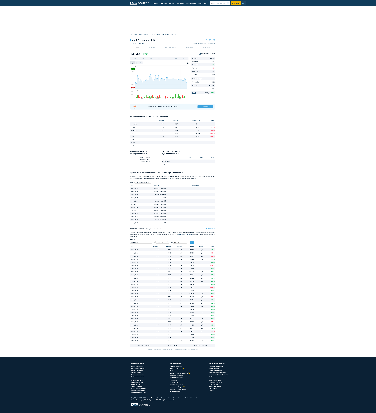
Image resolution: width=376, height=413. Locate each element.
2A (159, 59)
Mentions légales (156, 398)
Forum (200, 3)
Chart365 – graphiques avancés (179, 373)
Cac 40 (194, 93)
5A (167, 59)
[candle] (141, 62)
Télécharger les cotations (138, 390)
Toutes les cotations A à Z (138, 392)
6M (143, 59)
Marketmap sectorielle (137, 377)
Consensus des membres (216, 366)
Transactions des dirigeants (178, 389)
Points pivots (173, 380)
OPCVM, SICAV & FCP (137, 380)
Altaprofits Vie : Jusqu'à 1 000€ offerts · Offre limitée (163, 106)
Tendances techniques (176, 387)
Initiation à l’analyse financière (217, 372)
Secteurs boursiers (136, 386)
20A (184, 59)
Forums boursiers (214, 368)
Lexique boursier (213, 384)
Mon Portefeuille (191, 3)
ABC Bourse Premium (185, 234)
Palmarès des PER (175, 382)
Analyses (155, 3)
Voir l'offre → (205, 106)
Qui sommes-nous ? (168, 400)
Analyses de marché (176, 366)
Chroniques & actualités (176, 375)
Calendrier (189, 47)
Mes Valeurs (180, 3)
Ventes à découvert (175, 391)
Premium (237, 3)
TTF (193, 88)
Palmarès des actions (137, 382)
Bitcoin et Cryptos (136, 372)
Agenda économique (137, 370)
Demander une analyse (176, 377)
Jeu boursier (212, 377)
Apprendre (164, 3)
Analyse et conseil (170, 47)
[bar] (137, 62)
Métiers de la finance (215, 386)
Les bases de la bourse (215, 382)
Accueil (135, 34)
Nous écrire (134, 400)
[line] (132, 62)
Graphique (152, 47)
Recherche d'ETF (136, 384)
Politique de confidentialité (154, 400)
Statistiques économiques (138, 388)
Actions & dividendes (137, 366)
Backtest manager (175, 371)
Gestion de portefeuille (215, 370)
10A (176, 59)
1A (151, 59)
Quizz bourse (212, 388)
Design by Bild (142, 400)
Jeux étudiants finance (215, 380)
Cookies (211, 390)
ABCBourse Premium (176, 369)
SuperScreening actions (176, 384)
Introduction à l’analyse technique (218, 375)
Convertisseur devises (137, 375)
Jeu (205, 3)
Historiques (206, 47)
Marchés (171, 3)
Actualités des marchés (138, 368)
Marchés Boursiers (144, 34)
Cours (137, 47)
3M (135, 59)
